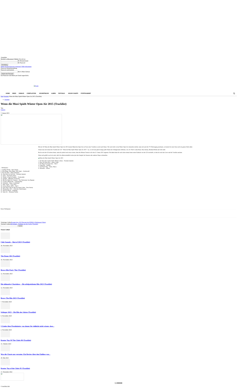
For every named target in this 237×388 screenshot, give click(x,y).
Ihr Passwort (21, 63)
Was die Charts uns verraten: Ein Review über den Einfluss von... (25, 354)
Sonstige (6, 96)
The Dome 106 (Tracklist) (10, 256)
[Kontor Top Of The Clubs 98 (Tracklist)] (5, 336)
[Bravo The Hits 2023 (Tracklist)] (5, 294)
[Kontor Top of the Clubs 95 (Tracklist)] (5, 365)
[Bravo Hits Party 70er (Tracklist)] (5, 266)
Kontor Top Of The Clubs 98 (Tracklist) (16, 340)
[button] (234, 93)
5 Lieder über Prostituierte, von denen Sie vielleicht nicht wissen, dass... (27, 326)
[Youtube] (235, 78)
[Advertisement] (105, 86)
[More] (56, 214)
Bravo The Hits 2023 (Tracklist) (13, 298)
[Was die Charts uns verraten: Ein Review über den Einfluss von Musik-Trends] (5, 350)
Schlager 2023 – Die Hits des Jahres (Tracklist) (18, 312)
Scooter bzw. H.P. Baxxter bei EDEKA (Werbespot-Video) (28, 222)
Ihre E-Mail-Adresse (24, 71)
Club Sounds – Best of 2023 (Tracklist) (15, 242)
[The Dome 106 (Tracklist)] (5, 252)
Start (2, 96)
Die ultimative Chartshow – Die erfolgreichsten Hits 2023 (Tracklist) (26, 284)
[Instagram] (227, 78)
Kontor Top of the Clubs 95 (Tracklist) (15, 368)
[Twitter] (230, 78)
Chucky (3, 110)
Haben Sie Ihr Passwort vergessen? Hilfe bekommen (16, 66)
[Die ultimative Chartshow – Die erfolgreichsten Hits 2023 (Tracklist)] (5, 280)
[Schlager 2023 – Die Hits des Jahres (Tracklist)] (5, 308)
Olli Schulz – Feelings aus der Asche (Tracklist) (24, 224)
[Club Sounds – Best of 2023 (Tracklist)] (5, 238)
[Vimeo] (233, 78)
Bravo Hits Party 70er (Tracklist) (13, 270)
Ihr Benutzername (23, 61)
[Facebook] (225, 78)
